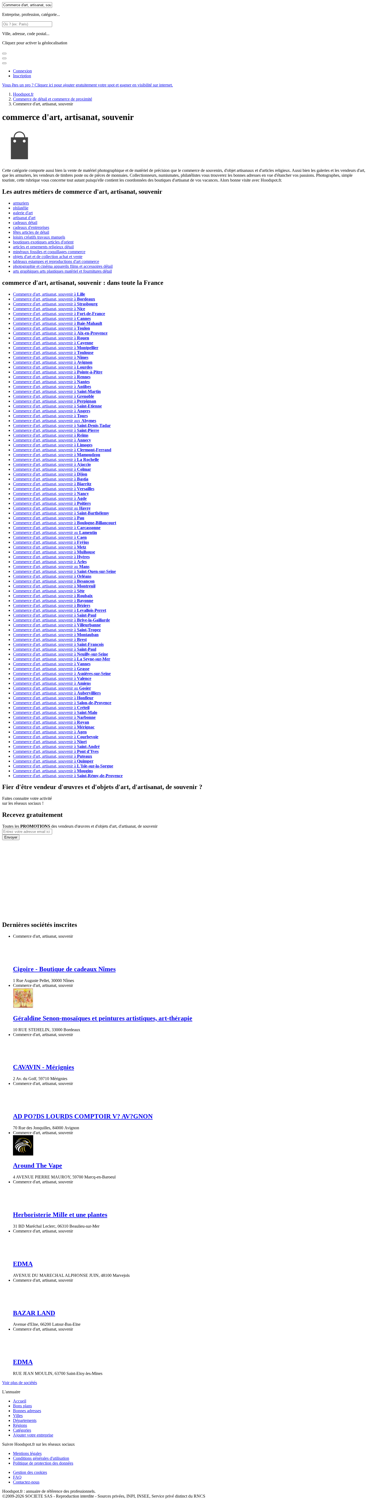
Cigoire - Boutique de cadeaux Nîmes (64, 969)
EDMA (23, 1263)
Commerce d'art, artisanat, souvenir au (51, 508)
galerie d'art (23, 213)
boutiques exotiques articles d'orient (43, 242)
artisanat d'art (24, 217)
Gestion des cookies (30, 1472)
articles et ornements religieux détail (43, 247)
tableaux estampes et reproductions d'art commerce (56, 261)
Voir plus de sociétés (19, 1382)
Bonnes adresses (27, 1410)
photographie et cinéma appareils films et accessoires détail (63, 266)
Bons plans (22, 1406)
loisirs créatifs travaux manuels (39, 237)
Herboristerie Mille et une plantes (60, 1214)
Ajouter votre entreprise (33, 1435)
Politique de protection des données (43, 1463)
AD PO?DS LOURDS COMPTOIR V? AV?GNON (83, 1116)
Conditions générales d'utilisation (41, 1458)
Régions (20, 1425)
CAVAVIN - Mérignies (43, 1067)
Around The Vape (37, 1165)
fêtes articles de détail (31, 232)
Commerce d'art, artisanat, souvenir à (49, 294)
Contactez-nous (26, 1482)
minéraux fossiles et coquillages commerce (49, 251)
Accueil (19, 1401)
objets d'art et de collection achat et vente (47, 256)
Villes (18, 1415)
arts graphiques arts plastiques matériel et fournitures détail (62, 271)
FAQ (17, 1477)
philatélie (20, 208)
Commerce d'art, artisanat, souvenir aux (54, 420)
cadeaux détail (25, 222)
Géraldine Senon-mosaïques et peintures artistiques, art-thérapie (102, 1018)
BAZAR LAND (34, 1313)
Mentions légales (27, 1453)
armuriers (21, 203)
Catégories (22, 1430)
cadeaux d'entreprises (31, 227)
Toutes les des (79, 826)
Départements (24, 1420)
